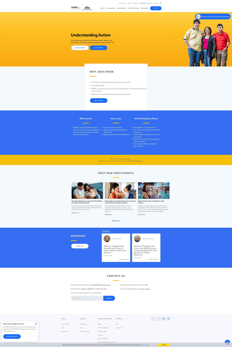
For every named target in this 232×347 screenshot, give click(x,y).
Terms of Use (83, 324)
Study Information (85, 331)
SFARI (99, 324)
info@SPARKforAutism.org (101, 285)
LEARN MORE (79, 48)
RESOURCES (144, 8)
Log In (155, 3)
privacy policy (145, 289)
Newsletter (65, 331)
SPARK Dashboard (135, 161)
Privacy (82, 328)
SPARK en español (147, 3)
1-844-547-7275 (101, 289)
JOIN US (155, 8)
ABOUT (102, 8)
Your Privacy (122, 3)
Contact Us (135, 3)
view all (116, 221)
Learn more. (126, 159)
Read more (75, 213)
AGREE (164, 345)
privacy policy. (145, 345)
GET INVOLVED (110, 8)
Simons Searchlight (103, 328)
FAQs (129, 3)
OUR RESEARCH (121, 8)
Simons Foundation (103, 338)
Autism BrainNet (102, 331)
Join (63, 328)
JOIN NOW (98, 48)
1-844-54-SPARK (86, 289)
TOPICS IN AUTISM (133, 8)
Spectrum (100, 335)
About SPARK (65, 324)
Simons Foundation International (106, 342)
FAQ (146, 285)
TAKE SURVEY (12, 336)
